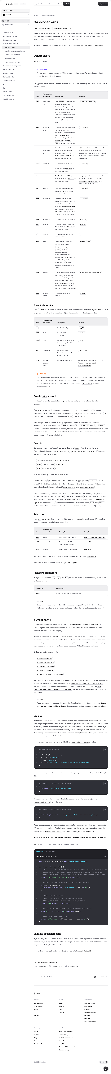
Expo (60, 1009)
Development (7, 92)
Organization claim (43, 305)
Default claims (42, 55)
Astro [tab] (42, 844)
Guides (7, 21)
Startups (87, 1015)
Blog (35, 1038)
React (61, 1003)
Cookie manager (64, 1050)
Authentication (38, 1003)
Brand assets (38, 1044)
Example (38, 443)
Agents (36, 1015)
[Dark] (101, 1062)
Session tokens (10, 47)
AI (3, 84)
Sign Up (102, 4)
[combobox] (14, 14)
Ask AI (67, 4)
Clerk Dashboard (8, 95)
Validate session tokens (47, 933)
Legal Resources (64, 1044)
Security (61, 1041)
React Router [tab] (57, 844)
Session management (10, 44)
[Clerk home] (37, 993)
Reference (9, 24)
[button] (68, 156)
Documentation (89, 1003)
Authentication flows (10, 36)
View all (61, 1012)
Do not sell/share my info (67, 1047)
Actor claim (39, 514)
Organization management (12, 66)
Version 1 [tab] (45, 61)
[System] (106, 1062)
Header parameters (45, 572)
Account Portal (8, 73)
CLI (4, 88)
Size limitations (42, 619)
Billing (36, 1009)
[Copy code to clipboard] (104, 749)
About (36, 1032)
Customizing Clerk (9, 77)
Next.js (61, 1006)
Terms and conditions (66, 1032)
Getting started (8, 33)
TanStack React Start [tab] (71, 844)
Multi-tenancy (38, 1006)
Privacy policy (63, 1035)
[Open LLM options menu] (71, 28)
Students (87, 1019)
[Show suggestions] (28, 15)
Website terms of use (66, 1038)
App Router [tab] (40, 852)
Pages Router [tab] (50, 852)
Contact (36, 1041)
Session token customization (15, 51)
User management (9, 40)
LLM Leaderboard (90, 1022)
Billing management (9, 69)
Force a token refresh (12, 62)
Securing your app (9, 80)
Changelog (88, 1006)
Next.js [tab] (36, 844)
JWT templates (10, 58)
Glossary (87, 1009)
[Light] (104, 1062)
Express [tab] (48, 844)
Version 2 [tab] (37, 61)
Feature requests (90, 1012)
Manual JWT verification (13, 55)
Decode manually (45, 396)
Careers (36, 1035)
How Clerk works (8, 99)
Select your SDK (8, 11)
